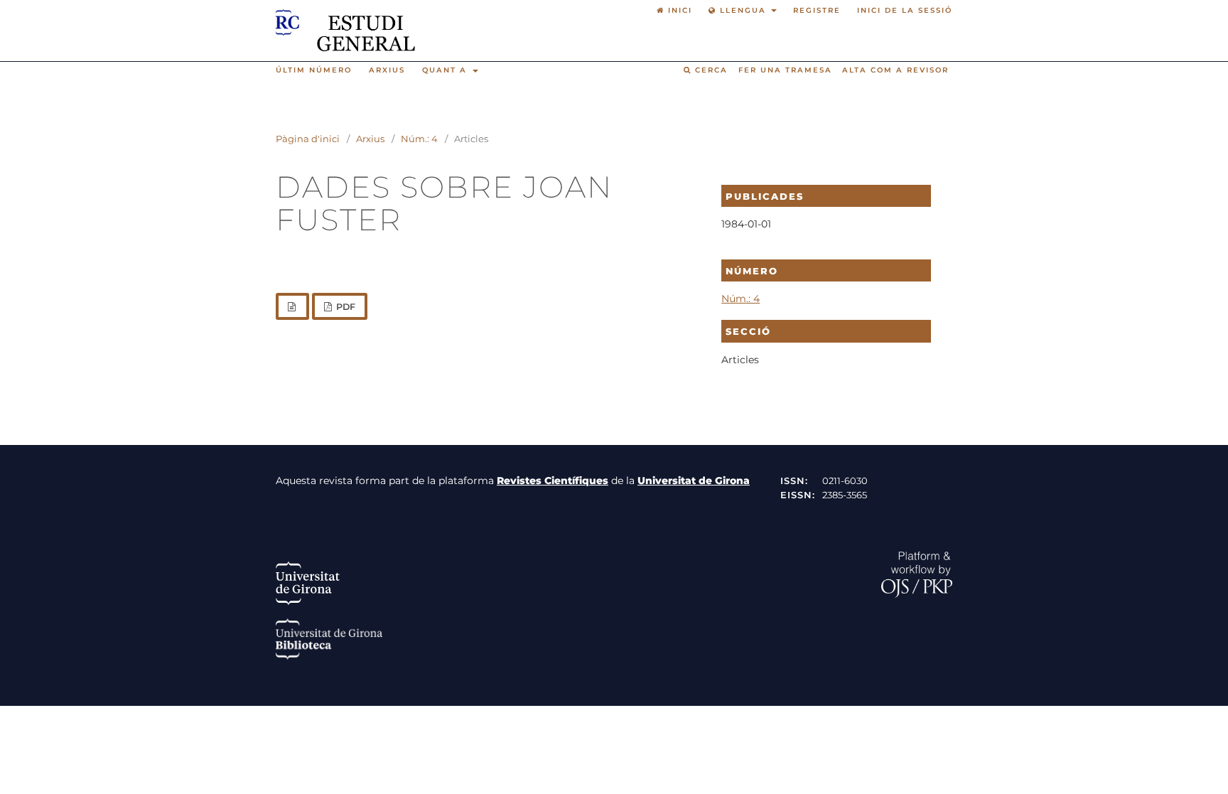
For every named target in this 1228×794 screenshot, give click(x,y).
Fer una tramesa (785, 70)
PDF (344, 306)
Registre (817, 10)
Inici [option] (678, 10)
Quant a (446, 70)
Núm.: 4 (419, 138)
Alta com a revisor (895, 70)
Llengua (743, 10)
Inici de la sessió (904, 10)
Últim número (314, 70)
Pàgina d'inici (308, 138)
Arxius (387, 70)
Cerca (709, 70)
